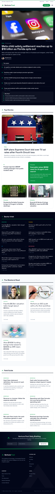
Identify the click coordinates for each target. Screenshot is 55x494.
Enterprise (31, 463)
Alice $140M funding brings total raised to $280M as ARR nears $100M (41, 250)
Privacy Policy (32, 473)
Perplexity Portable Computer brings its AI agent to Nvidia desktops (14, 204)
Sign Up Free (43, 443)
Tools (3, 476)
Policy (30, 466)
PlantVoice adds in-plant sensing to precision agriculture (18, 72)
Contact (51, 1)
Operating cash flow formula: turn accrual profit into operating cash (40, 400)
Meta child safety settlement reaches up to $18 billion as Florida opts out (27, 48)
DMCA (30, 476)
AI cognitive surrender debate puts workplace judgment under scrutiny (22, 67)
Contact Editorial (5, 482)
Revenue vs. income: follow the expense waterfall (14, 399)
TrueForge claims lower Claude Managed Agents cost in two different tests (14, 250)
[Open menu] (52, 5)
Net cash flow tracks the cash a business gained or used (14, 417)
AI (29, 461)
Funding (31, 459)
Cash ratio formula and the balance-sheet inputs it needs (40, 381)
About (47, 1)
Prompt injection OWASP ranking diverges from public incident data (13, 168)
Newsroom (42, 1)
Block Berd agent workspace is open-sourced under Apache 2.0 (13, 258)
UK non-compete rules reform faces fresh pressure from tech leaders (13, 240)
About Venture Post (6, 473)
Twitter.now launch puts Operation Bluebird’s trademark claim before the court (24, 83)
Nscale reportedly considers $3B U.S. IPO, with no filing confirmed (40, 264)
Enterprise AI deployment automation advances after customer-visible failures (13, 266)
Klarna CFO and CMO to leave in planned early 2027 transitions (11, 233)
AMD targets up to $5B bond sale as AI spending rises (41, 240)
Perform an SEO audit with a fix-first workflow (40, 225)
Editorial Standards (6, 480)
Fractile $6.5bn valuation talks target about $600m (13, 225)
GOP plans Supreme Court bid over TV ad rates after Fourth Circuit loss (25, 151)
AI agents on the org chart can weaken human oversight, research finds (41, 257)
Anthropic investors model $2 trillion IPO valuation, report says (40, 233)
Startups (31, 457)
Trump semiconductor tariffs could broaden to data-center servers (21, 88)
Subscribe (46, 5)
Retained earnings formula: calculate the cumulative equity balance (39, 418)
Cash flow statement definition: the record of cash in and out (14, 382)
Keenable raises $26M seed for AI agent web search (39, 169)
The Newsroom (5, 478)
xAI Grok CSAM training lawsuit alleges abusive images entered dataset (22, 77)
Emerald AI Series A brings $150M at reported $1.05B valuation (39, 204)
